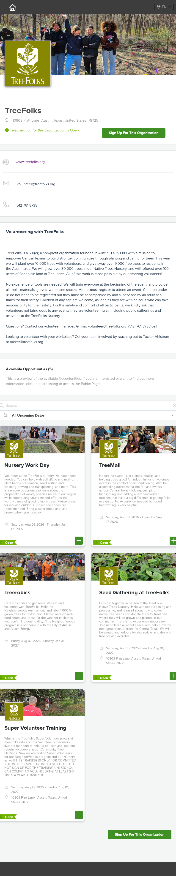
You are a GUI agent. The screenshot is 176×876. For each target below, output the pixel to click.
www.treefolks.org (30, 162)
